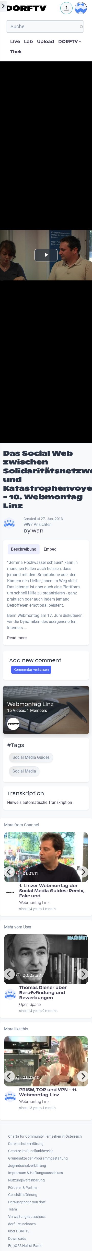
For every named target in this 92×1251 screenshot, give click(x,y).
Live (15, 41)
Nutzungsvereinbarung (26, 1180)
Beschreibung (23, 549)
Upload (45, 41)
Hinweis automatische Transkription (39, 802)
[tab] (24, 549)
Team (12, 1209)
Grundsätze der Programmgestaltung (38, 1158)
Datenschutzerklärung (25, 1144)
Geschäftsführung (22, 1195)
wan (37, 530)
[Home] (31, 8)
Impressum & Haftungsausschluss (35, 1173)
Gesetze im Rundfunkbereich (30, 1151)
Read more (17, 637)
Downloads (17, 1238)
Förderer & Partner (23, 1188)
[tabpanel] (46, 600)
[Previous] (9, 871)
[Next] (82, 871)
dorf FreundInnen (22, 1224)
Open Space (30, 1004)
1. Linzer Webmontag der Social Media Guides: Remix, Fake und (52, 891)
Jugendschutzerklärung (27, 1166)
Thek (16, 52)
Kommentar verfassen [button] (31, 670)
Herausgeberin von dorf (26, 1202)
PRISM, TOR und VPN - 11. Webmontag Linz (48, 1092)
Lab (28, 41)
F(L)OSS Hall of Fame (25, 1246)
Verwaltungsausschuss (26, 1217)
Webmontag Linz (30, 704)
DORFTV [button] (68, 41)
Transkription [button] (25, 793)
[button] (66, 8)
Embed (50, 549)
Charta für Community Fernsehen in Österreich (45, 1136)
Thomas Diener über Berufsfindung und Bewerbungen (43, 993)
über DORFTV (19, 1231)
